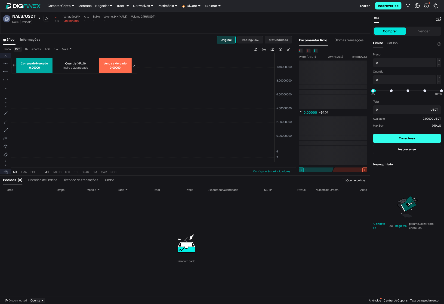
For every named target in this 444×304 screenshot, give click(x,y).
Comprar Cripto (59, 5)
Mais (65, 41)
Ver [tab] (376, 18)
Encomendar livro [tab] (313, 32)
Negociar (102, 5)
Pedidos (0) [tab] (12, 180)
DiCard (192, 5)
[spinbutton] (76, 68)
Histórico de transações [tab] (80, 180)
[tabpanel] (148, 106)
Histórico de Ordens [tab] (42, 180)
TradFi (121, 5)
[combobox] (94, 190)
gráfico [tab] (9, 31)
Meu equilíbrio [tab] (383, 164)
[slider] (373, 91)
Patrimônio (166, 5)
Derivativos (141, 5)
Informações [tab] (30, 31)
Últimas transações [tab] (349, 32)
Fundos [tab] (109, 180)
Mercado (85, 5)
